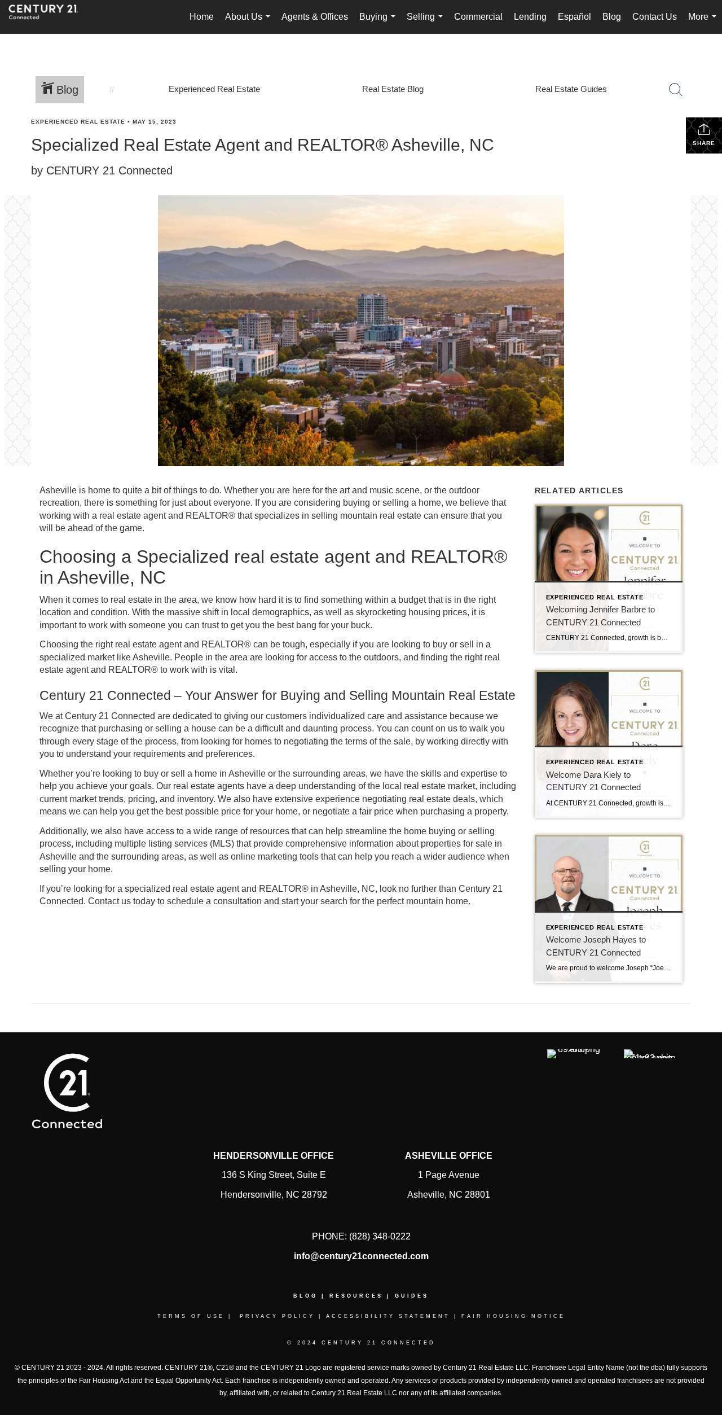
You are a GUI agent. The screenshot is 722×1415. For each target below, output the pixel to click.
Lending (530, 16)
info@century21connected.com (361, 1256)
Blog (611, 16)
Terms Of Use (190, 1316)
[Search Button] (676, 90)
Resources (356, 1296)
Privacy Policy (277, 1316)
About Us (250, 23)
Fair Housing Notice (513, 1316)
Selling (427, 23)
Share (704, 143)
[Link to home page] (49, 17)
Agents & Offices (314, 16)
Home (202, 16)
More (704, 23)
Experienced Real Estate (78, 122)
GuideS (412, 1296)
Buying (379, 23)
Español (574, 16)
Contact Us (654, 16)
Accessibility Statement (388, 1316)
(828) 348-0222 (380, 1236)
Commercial (478, 16)
